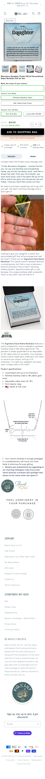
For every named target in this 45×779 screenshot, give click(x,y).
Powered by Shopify (24, 756)
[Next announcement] (40, 4)
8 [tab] (27, 61)
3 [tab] (18, 61)
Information (11, 156)
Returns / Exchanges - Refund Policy (20, 618)
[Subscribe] (37, 724)
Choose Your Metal (8, 93)
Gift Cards (9, 568)
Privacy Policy (10, 624)
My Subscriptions (12, 562)
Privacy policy (10, 760)
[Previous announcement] (4, 4)
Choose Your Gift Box (9, 110)
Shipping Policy (11, 612)
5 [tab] (22, 61)
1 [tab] (14, 61)
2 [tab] (16, 61)
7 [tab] (25, 61)
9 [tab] (29, 61)
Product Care (10, 607)
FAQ (6, 601)
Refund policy (38, 756)
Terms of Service (12, 585)
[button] (5, 13)
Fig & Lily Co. (12, 756)
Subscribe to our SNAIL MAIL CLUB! (20, 557)
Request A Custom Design (16, 573)
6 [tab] (23, 61)
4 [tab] (20, 61)
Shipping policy (36, 760)
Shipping (33, 156)
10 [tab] (31, 61)
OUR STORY (10, 551)
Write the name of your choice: (14, 83)
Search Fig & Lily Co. (13, 545)
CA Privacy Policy (12, 629)
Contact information (24, 764)
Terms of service (23, 760)
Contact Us (9, 579)
